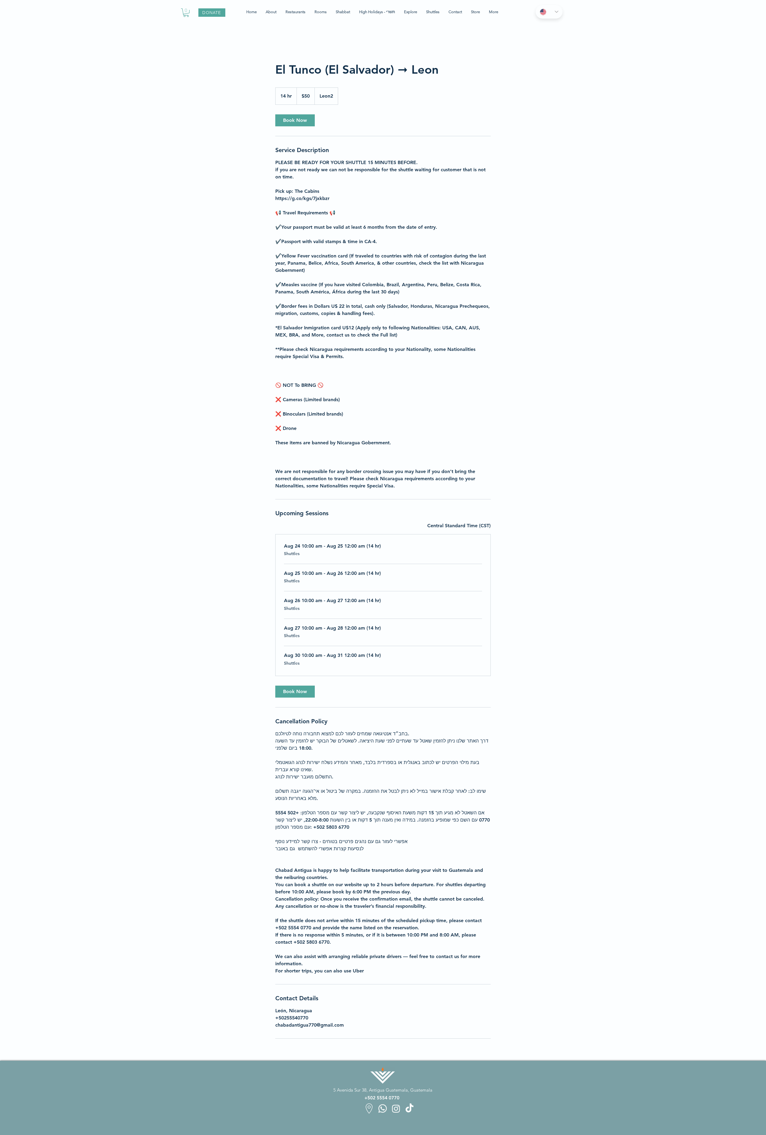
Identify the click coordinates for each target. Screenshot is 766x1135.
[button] (186, 12)
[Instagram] (396, 1108)
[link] (295, 120)
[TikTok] (409, 1108)
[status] (459, 525)
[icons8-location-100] (369, 1108)
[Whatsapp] (382, 1108)
